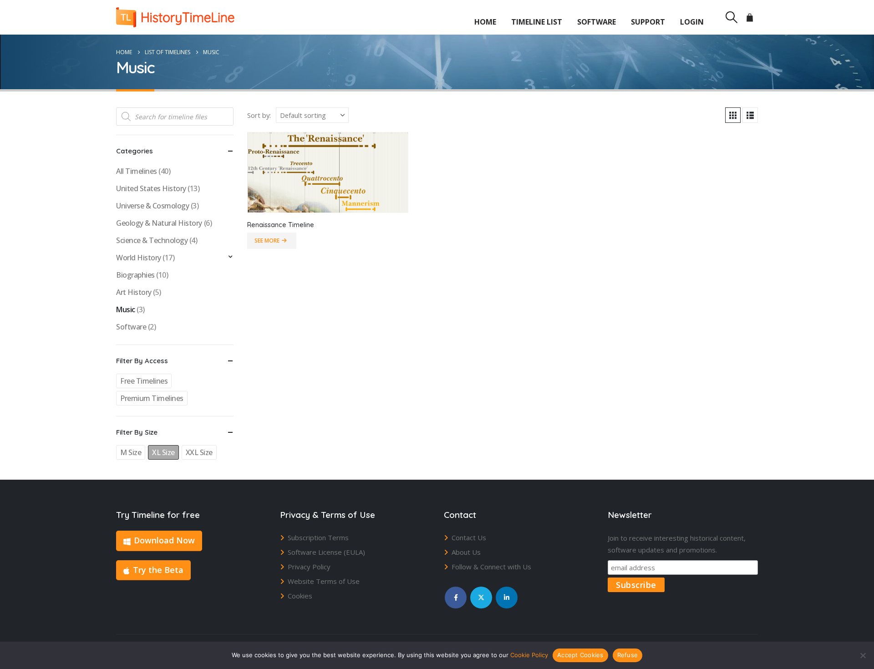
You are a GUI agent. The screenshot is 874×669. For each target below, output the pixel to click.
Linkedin (507, 597)
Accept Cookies (580, 655)
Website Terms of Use (324, 581)
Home (485, 22)
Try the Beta (158, 569)
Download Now (164, 540)
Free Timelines (144, 381)
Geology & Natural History (159, 223)
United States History (151, 188)
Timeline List (536, 22)
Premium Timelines (151, 398)
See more (266, 240)
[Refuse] (862, 655)
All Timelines (136, 171)
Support (648, 22)
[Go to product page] (328, 172)
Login (692, 22)
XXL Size (199, 452)
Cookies (300, 595)
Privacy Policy (309, 566)
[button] (731, 17)
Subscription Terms (318, 537)
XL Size (163, 452)
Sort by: (259, 115)
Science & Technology (152, 240)
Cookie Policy (529, 655)
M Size (130, 452)
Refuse (627, 655)
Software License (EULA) (326, 552)
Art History (134, 292)
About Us (466, 552)
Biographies (135, 275)
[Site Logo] (175, 17)
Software (596, 22)
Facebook (456, 597)
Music (125, 309)
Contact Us (469, 537)
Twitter (481, 597)
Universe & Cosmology (152, 206)
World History (138, 258)
